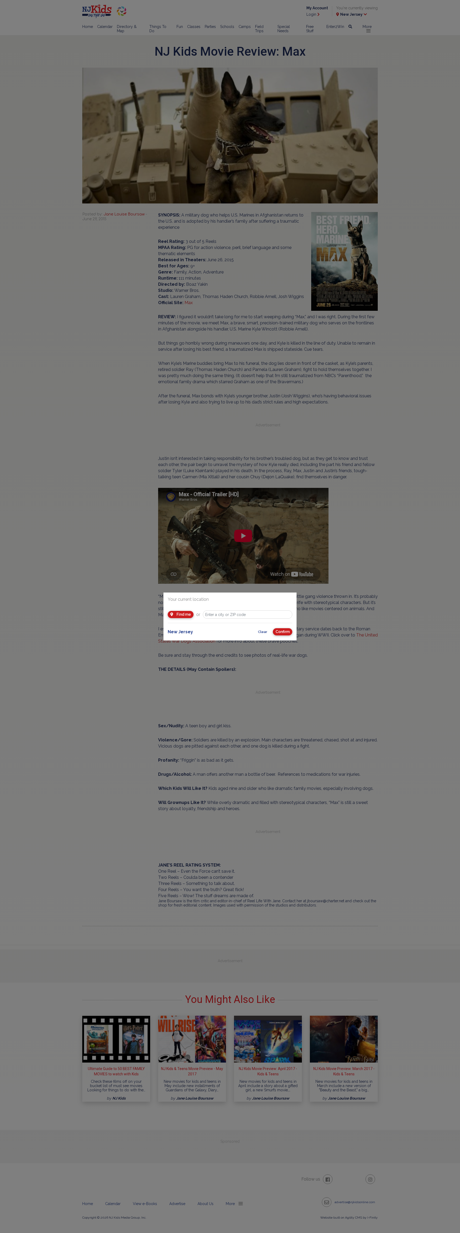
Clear (262, 632)
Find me (183, 614)
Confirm (283, 632)
